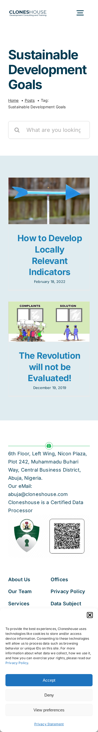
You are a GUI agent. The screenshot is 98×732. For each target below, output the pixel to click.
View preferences (49, 710)
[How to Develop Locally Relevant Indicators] (49, 201)
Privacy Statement (49, 724)
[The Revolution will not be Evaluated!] (49, 322)
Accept (49, 680)
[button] (90, 615)
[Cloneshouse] (27, 10)
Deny (49, 695)
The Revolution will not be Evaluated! (49, 366)
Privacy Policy (16, 663)
